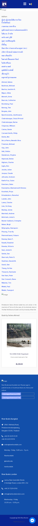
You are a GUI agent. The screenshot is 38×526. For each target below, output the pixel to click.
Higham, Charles (8, 162)
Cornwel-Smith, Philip (9, 133)
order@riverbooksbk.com (13, 444)
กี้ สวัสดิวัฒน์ (6, 23)
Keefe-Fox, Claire (8, 180)
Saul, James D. (7, 250)
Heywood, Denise (8, 159)
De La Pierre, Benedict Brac (11, 140)
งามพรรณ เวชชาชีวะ (9, 26)
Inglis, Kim (5, 166)
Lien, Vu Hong (7, 206)
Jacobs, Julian (7, 170)
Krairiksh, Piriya (7, 191)
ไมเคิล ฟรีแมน (6, 63)
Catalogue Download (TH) (11, 398)
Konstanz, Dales (7, 184)
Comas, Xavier (7, 129)
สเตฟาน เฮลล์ (6, 66)
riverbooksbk (8, 466)
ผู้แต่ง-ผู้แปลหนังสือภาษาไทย (11, 20)
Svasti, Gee (6, 264)
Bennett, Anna (7, 96)
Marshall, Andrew (8, 213)
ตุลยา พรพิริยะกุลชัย (8, 41)
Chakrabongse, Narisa (9, 122)
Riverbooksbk (8, 455)
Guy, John (5, 148)
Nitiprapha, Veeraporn (10, 228)
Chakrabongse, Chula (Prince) (12, 118)
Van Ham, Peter (7, 275)
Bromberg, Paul (7, 104)
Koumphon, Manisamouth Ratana (14, 188)
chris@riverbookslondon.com (14, 494)
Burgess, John (6, 111)
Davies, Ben (6, 137)
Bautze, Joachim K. (9, 89)
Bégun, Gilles (6, 93)
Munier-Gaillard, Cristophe (11, 221)
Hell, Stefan (6, 151)
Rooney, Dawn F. (7, 239)
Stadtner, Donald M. (9, 261)
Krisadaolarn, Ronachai (10, 195)
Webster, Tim (6, 283)
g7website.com (22, 521)
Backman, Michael (8, 86)
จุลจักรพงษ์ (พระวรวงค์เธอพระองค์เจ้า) (15, 30)
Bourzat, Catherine (9, 100)
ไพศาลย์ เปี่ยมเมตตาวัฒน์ (10, 59)
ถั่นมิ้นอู (4, 45)
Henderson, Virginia (9, 155)
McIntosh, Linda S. (8, 217)
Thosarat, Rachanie (9, 272)
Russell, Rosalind (7, 243)
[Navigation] (24, 4)
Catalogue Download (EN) (11, 394)
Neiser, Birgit (6, 224)
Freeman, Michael (8, 144)
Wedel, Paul (6, 286)
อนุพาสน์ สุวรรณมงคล (9, 77)
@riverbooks (8, 461)
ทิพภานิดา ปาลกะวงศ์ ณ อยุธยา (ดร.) (14, 48)
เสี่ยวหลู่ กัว (5, 74)
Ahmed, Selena (7, 82)
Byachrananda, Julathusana (12, 115)
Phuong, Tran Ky (8, 232)
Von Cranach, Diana (9, 279)
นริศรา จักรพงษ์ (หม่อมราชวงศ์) (12, 52)
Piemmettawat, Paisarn (10, 235)
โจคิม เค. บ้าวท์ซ (7, 34)
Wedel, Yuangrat (8, 290)
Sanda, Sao (6, 253)
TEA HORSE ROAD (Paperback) (19, 354)
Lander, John (6, 199)
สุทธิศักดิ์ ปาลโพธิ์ (7, 70)
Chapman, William (8, 126)
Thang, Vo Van (7, 268)
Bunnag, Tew (6, 107)
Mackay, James (7, 210)
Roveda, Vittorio (8, 246)
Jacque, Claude (7, 173)
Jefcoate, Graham (8, 177)
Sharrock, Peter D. (8, 257)
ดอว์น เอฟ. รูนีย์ (7, 37)
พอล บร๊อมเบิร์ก (7, 56)
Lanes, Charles (7, 202)
